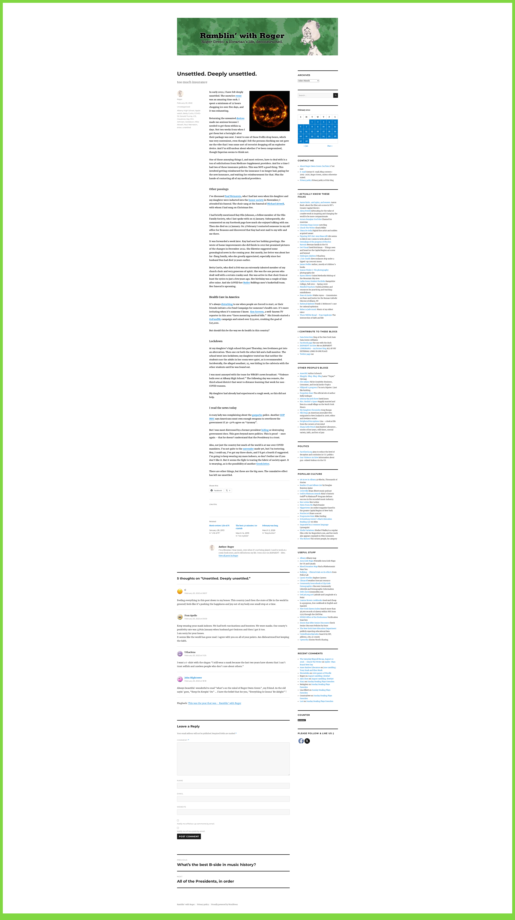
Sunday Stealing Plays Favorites (321, 681)
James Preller (305, 264)
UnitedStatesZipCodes (309, 634)
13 (300, 131)
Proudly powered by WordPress (224, 904)
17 (324, 131)
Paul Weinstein (233, 196)
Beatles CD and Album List (311, 485)
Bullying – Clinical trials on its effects (316, 572)
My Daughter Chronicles (310, 410)
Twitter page (305, 354)
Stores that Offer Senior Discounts (314, 623)
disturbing (227, 304)
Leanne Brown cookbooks (311, 600)
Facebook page (306, 343)
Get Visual (304, 247)
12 (335, 127)
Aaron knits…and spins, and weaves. (315, 202)
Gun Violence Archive (309, 457)
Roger (179, 99)
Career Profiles (306, 578)
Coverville (304, 491)
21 (306, 136)
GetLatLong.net (306, 595)
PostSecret (304, 513)
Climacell (304, 580)
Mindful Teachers (307, 287)
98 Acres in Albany (308, 480)
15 (312, 131)
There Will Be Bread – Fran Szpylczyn (316, 315)
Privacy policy (306, 180)
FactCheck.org (306, 452)
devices (240, 118)
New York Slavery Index (310, 609)
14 (306, 131)
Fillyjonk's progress (308, 387)
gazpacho (257, 415)
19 (335, 131)
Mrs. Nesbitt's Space (308, 401)
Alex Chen (304, 679)
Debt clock (304, 592)
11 (329, 127)
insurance (181, 119)
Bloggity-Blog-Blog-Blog (311, 376)
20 (300, 136)
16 (318, 131)
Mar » (329, 146)
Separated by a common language (314, 525)
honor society (256, 200)
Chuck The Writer (307, 228)
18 (329, 131)
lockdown (189, 122)
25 (329, 136)
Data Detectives (306, 337)
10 (324, 127)
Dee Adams (304, 382)
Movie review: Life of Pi (219, 526)
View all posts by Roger (228, 556)
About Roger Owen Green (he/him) (315, 166)
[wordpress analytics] (318, 720)
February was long (270, 526)
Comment (183, 740)
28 (306, 141)
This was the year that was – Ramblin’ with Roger (214, 703)
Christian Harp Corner (309, 225)
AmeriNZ (304, 373)
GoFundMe (215, 319)
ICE (194, 116)
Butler (246, 282)
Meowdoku (304, 673)
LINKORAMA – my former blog (313, 348)
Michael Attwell (275, 203)
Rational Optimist (307, 304)
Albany (303, 558)
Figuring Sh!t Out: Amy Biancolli (313, 236)
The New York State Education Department (318, 628)
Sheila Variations (307, 530)
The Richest (305, 539)
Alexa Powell (305, 211)
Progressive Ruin (307, 516)
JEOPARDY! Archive (308, 346)
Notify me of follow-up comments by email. (196, 824)
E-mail (303, 172)
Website (181, 807)
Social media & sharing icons (242, 918)
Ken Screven (257, 311)
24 (323, 136)
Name (180, 780)
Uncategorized (183, 107)
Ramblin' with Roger (186, 904)
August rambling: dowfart (319, 676)
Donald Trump (186, 116)
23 (318, 136)
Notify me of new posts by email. (191, 831)
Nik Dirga (304, 413)
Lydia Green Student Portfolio (312, 281)
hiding (265, 430)
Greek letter (262, 463)
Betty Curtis (188, 113)
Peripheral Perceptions (309, 421)
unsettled (186, 127)
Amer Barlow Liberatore (310, 667)
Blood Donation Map (308, 566)
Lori (301, 701)
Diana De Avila (306, 230)
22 (312, 136)
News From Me (306, 505)
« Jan (306, 146)
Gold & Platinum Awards (310, 494)
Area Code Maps (306, 561)
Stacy (302, 681)
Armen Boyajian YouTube (310, 219)
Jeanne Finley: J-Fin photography (314, 270)
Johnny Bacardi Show (309, 399)
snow (179, 127)
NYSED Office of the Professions (313, 617)
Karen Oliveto (305, 276)
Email (180, 794)
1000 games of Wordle (321, 673)
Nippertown (305, 508)
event (239, 95)
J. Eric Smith (305, 259)
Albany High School (185, 110)
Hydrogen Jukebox (308, 256)
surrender (248, 448)
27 (301, 141)
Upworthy (304, 640)
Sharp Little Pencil (307, 427)
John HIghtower (193, 677)
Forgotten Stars (306, 393)
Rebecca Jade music (308, 309)
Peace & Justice (306, 295)
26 (335, 136)
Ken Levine (304, 502)
